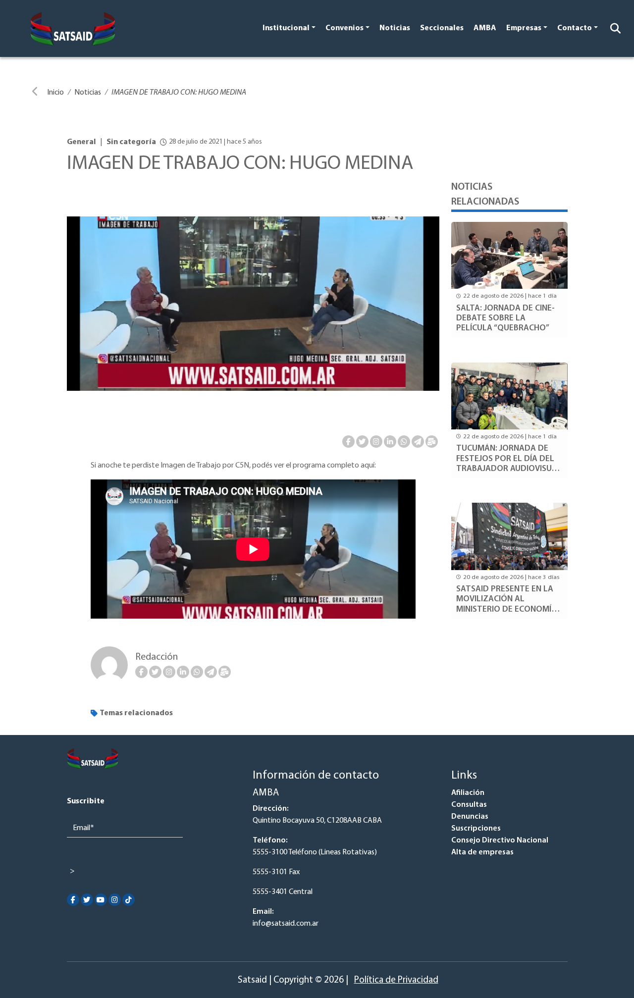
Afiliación (467, 793)
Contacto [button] (574, 28)
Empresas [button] (523, 28)
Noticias (394, 28)
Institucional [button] (286, 28)
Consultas (469, 805)
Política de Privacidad (396, 980)
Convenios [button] (344, 28)
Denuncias (469, 817)
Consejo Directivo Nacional (499, 840)
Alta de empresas (482, 852)
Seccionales (442, 28)
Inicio (55, 93)
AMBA (485, 28)
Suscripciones (476, 829)
